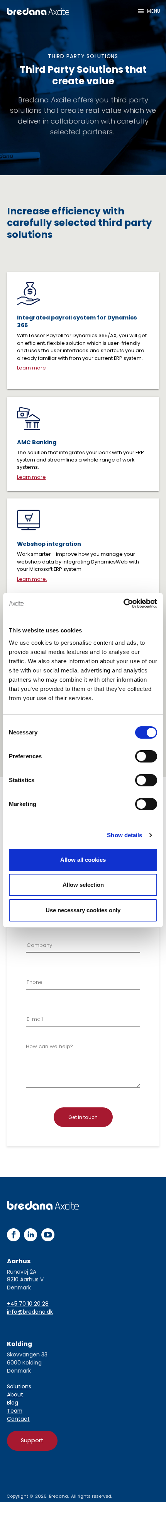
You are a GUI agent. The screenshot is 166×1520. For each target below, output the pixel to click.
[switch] (146, 756)
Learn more (31, 367)
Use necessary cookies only (83, 910)
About (15, 1394)
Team (14, 1411)
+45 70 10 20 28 (28, 1304)
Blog (12, 1402)
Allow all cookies (83, 859)
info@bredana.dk (30, 1312)
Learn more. (32, 579)
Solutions (19, 1386)
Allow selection (83, 884)
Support (32, 1440)
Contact (18, 1419)
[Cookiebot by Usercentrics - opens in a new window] (123, 604)
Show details (124, 835)
